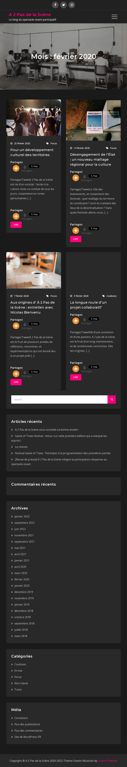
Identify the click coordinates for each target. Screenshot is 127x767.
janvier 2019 (21, 604)
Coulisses (111, 295)
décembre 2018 (23, 611)
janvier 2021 (21, 560)
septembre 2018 (24, 623)
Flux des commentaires (28, 730)
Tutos (18, 689)
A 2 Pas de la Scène (30, 14)
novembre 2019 (24, 598)
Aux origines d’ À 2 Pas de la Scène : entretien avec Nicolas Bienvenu (32, 307)
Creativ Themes (107, 761)
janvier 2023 (21, 516)
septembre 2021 (24, 541)
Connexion (21, 718)
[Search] (111, 399)
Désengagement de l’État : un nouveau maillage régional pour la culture (92, 159)
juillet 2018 (21, 630)
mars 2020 (20, 573)
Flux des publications (27, 724)
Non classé (21, 683)
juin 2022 (20, 529)
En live (18, 670)
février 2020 (21, 579)
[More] (16, 168)
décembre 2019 (23, 592)
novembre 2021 (24, 535)
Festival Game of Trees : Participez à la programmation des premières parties (63, 453)
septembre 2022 (24, 523)
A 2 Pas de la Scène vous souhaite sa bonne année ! (46, 429)
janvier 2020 (21, 585)
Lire (16, 224)
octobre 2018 (22, 617)
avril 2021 (20, 554)
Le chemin (21, 447)
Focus (53, 143)
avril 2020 (20, 567)
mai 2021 (19, 548)
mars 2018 (20, 636)
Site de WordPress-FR (27, 737)
